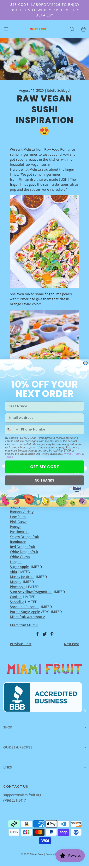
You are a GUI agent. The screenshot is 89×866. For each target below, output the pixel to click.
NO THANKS (44, 480)
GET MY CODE (44, 467)
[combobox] (12, 429)
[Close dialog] (85, 363)
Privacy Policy (72, 453)
